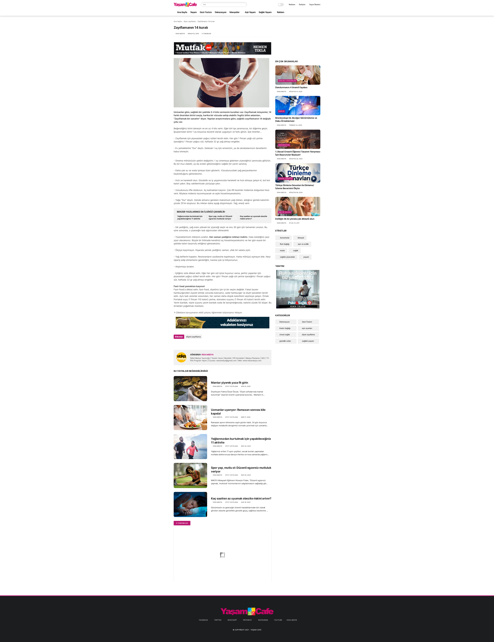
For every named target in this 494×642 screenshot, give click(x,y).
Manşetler (234, 12)
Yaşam (193, 12)
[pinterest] (310, 12)
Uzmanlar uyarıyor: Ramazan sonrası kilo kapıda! (238, 411)
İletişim (302, 4)
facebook (203, 620)
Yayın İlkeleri (314, 4)
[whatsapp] (306, 12)
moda (282, 250)
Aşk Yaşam (250, 12)
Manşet (300, 237)
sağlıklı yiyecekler (287, 81)
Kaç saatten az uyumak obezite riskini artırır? (253, 217)
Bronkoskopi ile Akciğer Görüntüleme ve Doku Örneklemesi (296, 119)
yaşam (306, 257)
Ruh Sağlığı (284, 244)
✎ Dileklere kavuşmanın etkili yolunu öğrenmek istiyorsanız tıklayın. (208, 312)
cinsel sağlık (284, 334)
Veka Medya (291, 620)
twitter (217, 620)
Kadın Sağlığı (284, 328)
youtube (278, 620)
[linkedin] (196, 343)
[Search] (244, 4)
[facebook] (298, 12)
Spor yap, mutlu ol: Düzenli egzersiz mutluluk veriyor (220, 217)
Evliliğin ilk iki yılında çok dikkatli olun (294, 219)
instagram (263, 620)
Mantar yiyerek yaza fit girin (229, 382)
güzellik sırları (285, 341)
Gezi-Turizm (206, 12)
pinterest (247, 620)
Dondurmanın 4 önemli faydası (291, 87)
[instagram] (315, 12)
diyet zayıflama (190, 21)
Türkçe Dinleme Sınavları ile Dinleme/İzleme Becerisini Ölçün (294, 187)
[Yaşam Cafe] (185, 6)
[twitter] (302, 12)
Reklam (292, 4)
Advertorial (284, 237)
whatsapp (232, 620)
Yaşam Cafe (256, 630)
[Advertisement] (297, 38)
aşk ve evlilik (285, 212)
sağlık (281, 111)
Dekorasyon (220, 12)
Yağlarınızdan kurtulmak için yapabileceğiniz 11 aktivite (189, 217)
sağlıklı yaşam (308, 341)
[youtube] (319, 12)
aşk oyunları (307, 328)
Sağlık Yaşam (265, 12)
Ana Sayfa (182, 12)
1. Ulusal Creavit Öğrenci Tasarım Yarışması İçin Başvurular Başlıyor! (297, 153)
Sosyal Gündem (285, 178)
